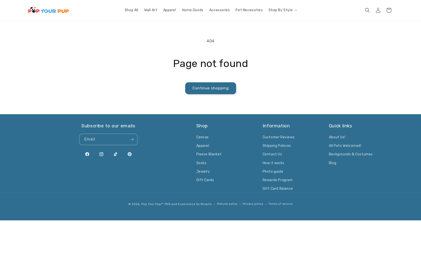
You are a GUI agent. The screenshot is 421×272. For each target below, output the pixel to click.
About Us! (337, 137)
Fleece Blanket (209, 154)
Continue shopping (210, 88)
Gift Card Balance (278, 189)
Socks (201, 163)
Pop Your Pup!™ (152, 204)
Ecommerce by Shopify (195, 204)
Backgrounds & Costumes (351, 154)
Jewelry (203, 171)
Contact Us (272, 154)
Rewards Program (278, 180)
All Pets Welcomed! (345, 146)
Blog (332, 163)
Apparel (202, 146)
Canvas (202, 137)
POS (168, 204)
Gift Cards (205, 180)
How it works (273, 163)
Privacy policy (253, 204)
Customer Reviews (279, 137)
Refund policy (227, 204)
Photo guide (273, 171)
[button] (282, 10)
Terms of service (280, 204)
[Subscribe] (132, 139)
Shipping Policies (277, 146)
